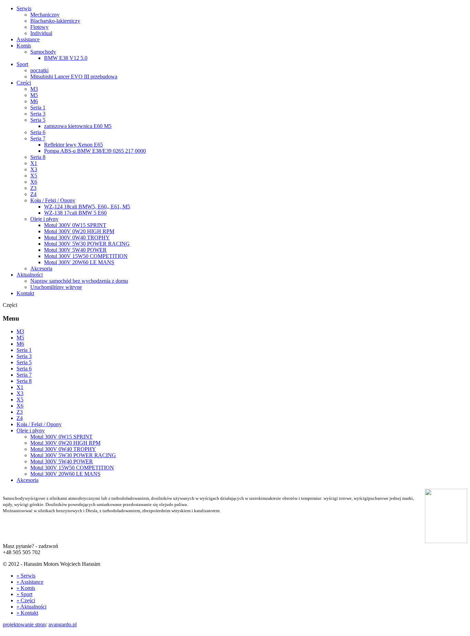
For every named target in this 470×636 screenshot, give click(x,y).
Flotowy (39, 27)
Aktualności (30, 275)
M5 (34, 95)
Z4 (33, 194)
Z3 (33, 188)
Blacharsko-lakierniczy (55, 21)
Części (24, 83)
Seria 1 (37, 107)
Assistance (28, 39)
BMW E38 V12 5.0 (65, 58)
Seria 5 (37, 120)
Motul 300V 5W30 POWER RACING (87, 244)
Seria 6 (37, 132)
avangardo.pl (63, 624)
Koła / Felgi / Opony (52, 200)
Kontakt (25, 293)
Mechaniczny (45, 15)
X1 (33, 163)
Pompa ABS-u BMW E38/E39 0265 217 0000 (95, 151)
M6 (34, 101)
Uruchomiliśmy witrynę (56, 287)
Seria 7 (37, 138)
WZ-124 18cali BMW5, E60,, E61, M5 (87, 206)
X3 (33, 169)
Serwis (24, 8)
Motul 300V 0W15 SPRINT (75, 225)
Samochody (43, 52)
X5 (33, 176)
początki (39, 70)
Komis (24, 45)
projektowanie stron (24, 624)
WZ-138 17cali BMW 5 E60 (75, 213)
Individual (41, 33)
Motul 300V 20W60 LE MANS (79, 262)
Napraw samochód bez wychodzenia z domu (79, 281)
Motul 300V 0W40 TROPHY (77, 237)
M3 (34, 89)
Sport (22, 64)
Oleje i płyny (44, 219)
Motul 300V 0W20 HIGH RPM (79, 231)
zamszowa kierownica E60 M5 (77, 126)
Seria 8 (37, 157)
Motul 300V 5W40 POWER (75, 250)
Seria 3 (37, 114)
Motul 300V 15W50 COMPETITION (86, 256)
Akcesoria (41, 268)
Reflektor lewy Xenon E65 (73, 145)
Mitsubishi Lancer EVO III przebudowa (73, 76)
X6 (33, 182)
